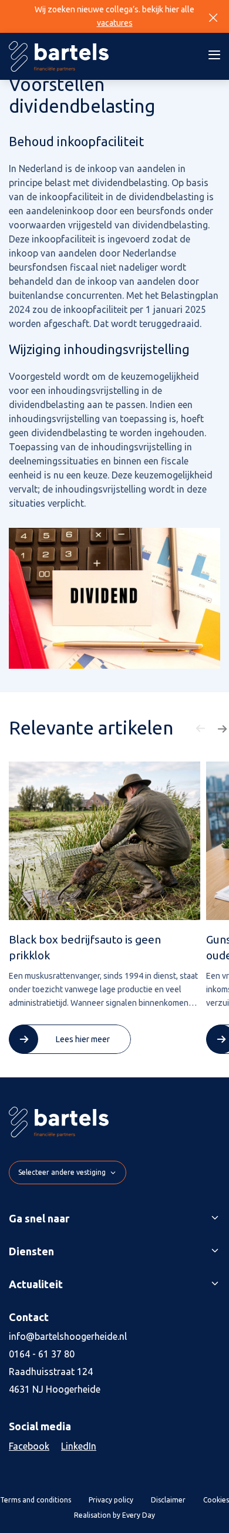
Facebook (29, 1446)
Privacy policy (111, 1500)
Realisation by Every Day (114, 1515)
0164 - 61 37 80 (42, 1354)
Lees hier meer (83, 1039)
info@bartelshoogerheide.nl (68, 1336)
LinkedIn (78, 1446)
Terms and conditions (35, 1500)
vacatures (115, 23)
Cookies (216, 1500)
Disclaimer (168, 1500)
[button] (202, 728)
